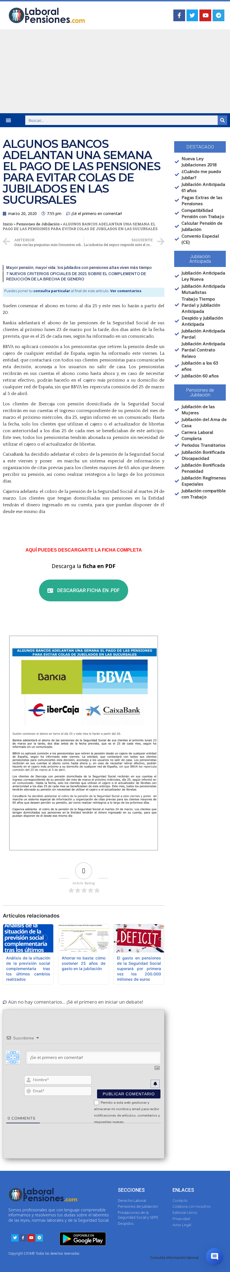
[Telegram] (218, 15)
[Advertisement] (115, 71)
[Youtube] (205, 15)
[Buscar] (222, 120)
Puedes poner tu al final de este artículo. (72, 290)
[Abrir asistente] (214, 1256)
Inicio (8, 223)
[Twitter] (192, 15)
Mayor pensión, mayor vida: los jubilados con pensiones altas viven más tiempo (79, 268)
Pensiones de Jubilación (37, 223)
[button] (8, 120)
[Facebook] (179, 15)
